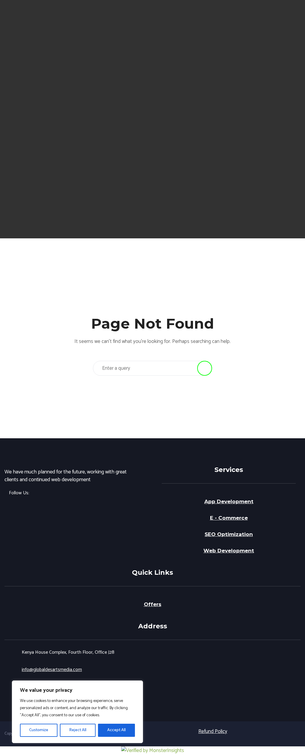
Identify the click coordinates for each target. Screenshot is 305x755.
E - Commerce (229, 518)
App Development (228, 501)
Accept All (116, 730)
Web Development (228, 551)
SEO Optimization (229, 534)
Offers (152, 604)
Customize (38, 730)
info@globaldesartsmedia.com (52, 670)
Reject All (77, 730)
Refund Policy (212, 731)
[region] (77, 712)
